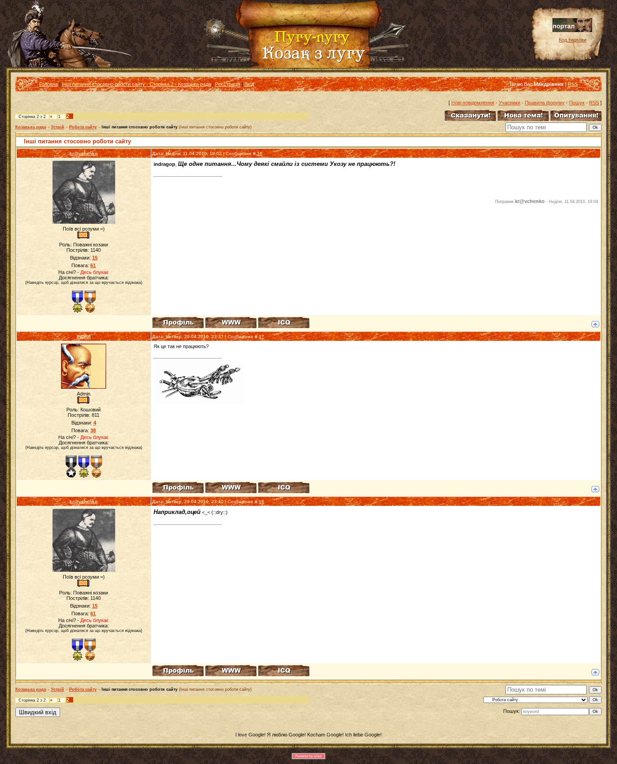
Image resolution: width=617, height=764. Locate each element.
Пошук (576, 102)
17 (261, 336)
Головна (48, 84)
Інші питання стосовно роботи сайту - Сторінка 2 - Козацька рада (136, 84)
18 (261, 501)
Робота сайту (83, 127)
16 (259, 153)
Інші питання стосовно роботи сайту (140, 127)
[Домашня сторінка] (231, 322)
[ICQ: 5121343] (283, 487)
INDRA (84, 336)
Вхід (249, 84)
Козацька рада (30, 127)
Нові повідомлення (472, 102)
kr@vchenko (84, 153)
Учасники (509, 102)
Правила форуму (545, 102)
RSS (573, 84)
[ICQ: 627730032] (283, 322)
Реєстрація (227, 84)
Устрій (57, 127)
